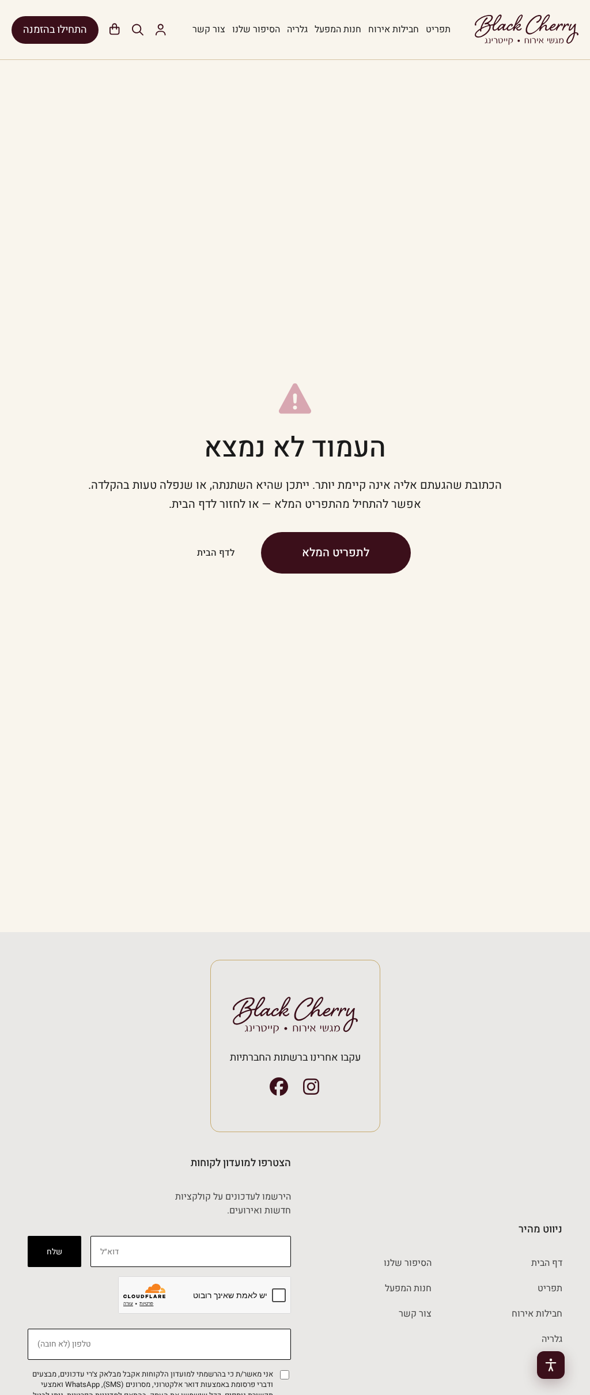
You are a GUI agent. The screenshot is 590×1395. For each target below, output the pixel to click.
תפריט (438, 29)
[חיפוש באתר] (138, 30)
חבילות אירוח (393, 29)
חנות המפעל (338, 29)
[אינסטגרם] (311, 1086)
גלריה (297, 29)
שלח (54, 1252)
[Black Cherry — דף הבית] (526, 29)
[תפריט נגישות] (551, 1365)
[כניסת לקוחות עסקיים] (161, 30)
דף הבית (546, 1263)
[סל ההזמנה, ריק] (115, 30)
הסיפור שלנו (256, 29)
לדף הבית (216, 553)
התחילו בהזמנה (55, 29)
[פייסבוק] (279, 1086)
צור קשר (208, 29)
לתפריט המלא (335, 552)
